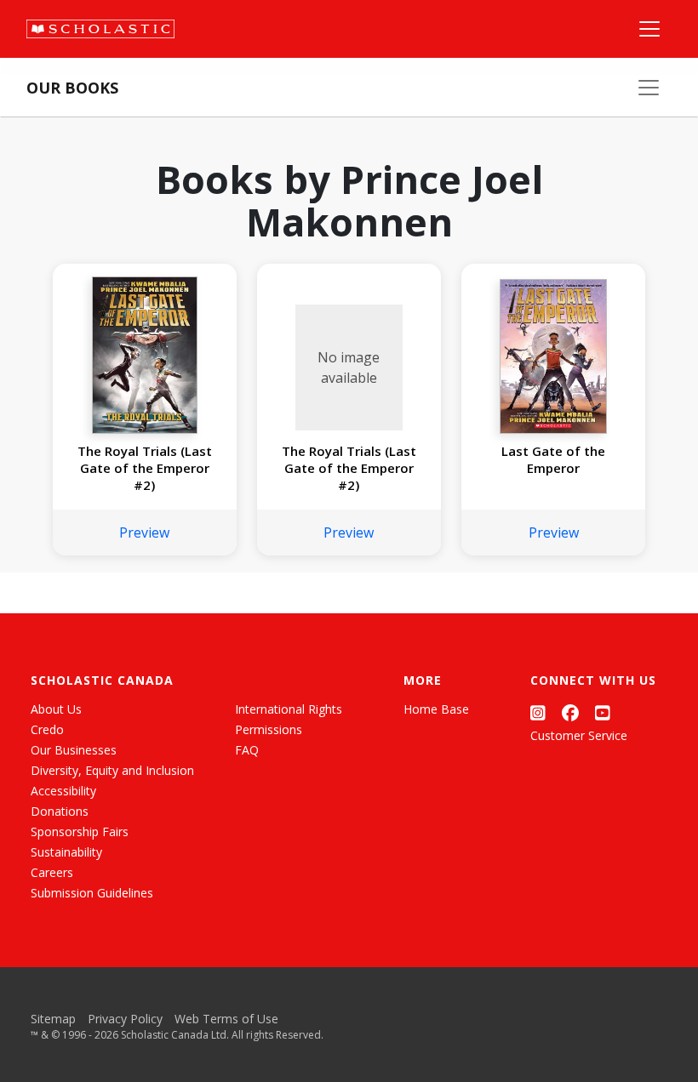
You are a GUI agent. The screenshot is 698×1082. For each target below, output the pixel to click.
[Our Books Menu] (649, 87)
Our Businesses (74, 750)
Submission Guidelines (92, 893)
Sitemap (53, 1019)
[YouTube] (602, 712)
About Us (56, 709)
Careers (52, 872)
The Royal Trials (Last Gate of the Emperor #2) (144, 467)
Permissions (268, 729)
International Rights (288, 709)
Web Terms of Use (226, 1019)
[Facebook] (570, 712)
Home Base (436, 709)
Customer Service (578, 735)
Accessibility (63, 791)
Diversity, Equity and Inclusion (112, 770)
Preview (144, 532)
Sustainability (66, 852)
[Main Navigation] (649, 29)
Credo (47, 729)
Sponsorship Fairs (80, 831)
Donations (60, 811)
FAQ (247, 750)
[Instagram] (538, 712)
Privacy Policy (125, 1019)
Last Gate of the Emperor (553, 459)
